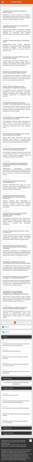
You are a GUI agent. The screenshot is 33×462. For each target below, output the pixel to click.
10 (22, 322)
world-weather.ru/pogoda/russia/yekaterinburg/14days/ (16, 382)
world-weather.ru (16, 384)
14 (27, 322)
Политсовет (16, 2)
